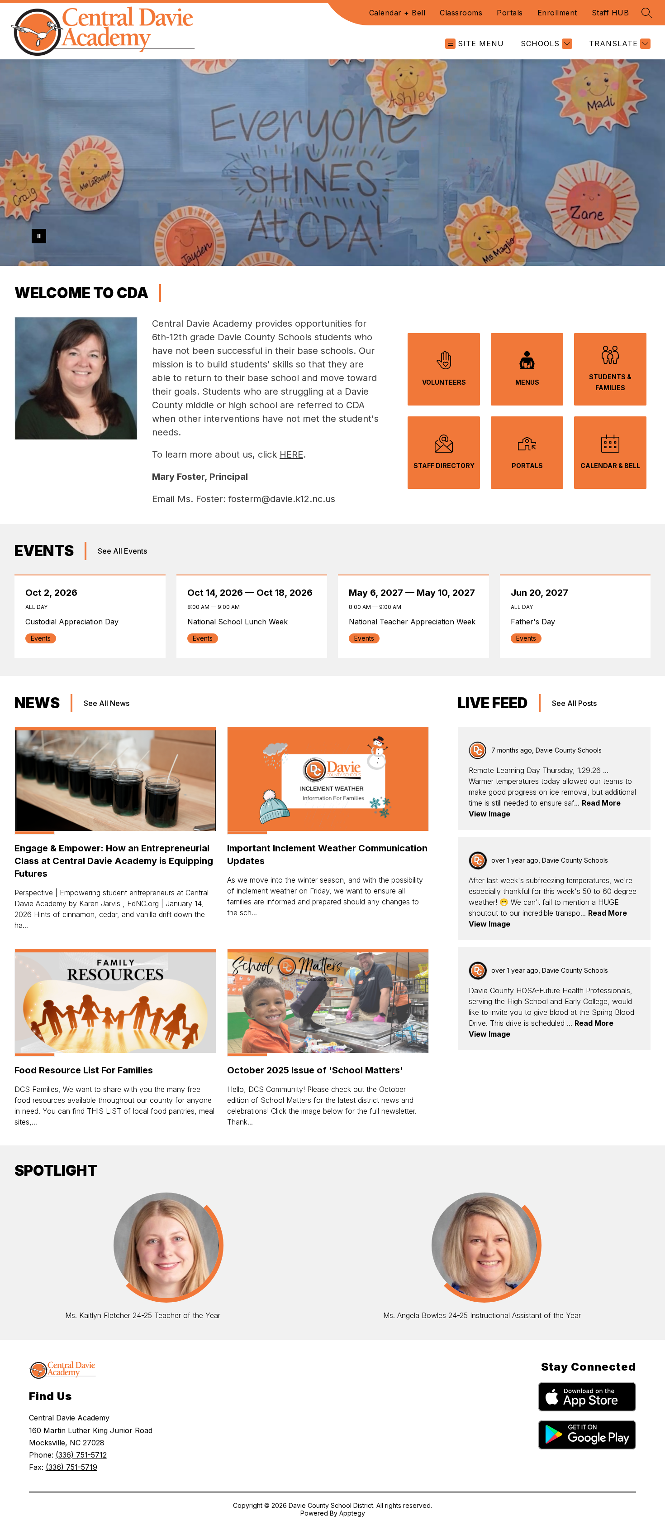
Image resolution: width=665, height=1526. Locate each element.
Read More (601, 802)
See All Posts (574, 703)
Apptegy (352, 1513)
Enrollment (557, 12)
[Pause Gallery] (39, 236)
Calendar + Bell (397, 12)
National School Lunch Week (240, 621)
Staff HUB (610, 12)
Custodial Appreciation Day (74, 621)
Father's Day (535, 621)
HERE (291, 454)
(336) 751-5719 (71, 1467)
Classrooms (461, 12)
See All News (106, 703)
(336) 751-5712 (81, 1454)
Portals (510, 12)
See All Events (122, 550)
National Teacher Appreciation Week (414, 621)
